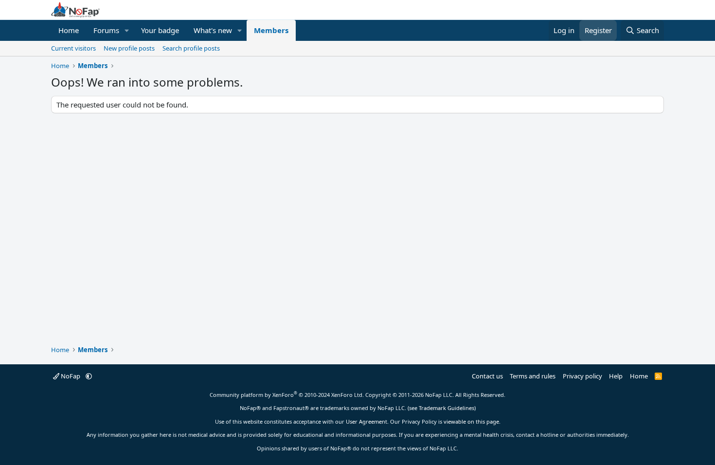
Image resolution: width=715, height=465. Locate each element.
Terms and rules (532, 376)
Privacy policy (582, 376)
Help (616, 376)
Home (68, 30)
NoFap (70, 376)
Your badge (160, 30)
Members (271, 30)
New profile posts (129, 48)
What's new (213, 30)
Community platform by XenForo (287, 394)
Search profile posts (191, 48)
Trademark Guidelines (446, 407)
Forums (106, 30)
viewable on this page (471, 421)
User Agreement (366, 421)
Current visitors (73, 48)
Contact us (487, 376)
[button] (127, 30)
